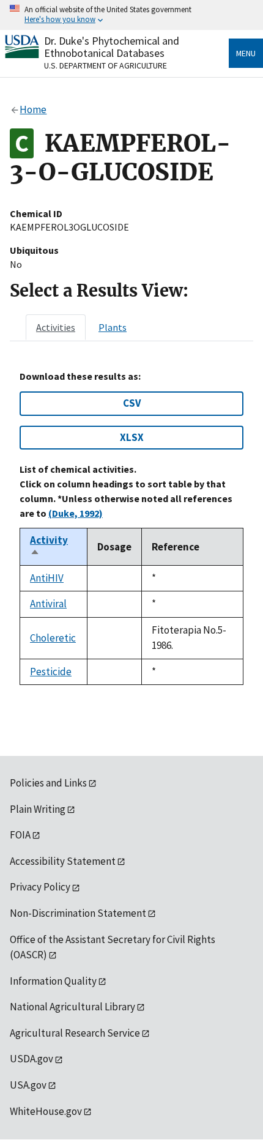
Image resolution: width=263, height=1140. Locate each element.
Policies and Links (48, 783)
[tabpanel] (131, 528)
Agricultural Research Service (75, 1033)
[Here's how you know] (131, 15)
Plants (112, 327)
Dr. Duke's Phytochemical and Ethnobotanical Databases (111, 47)
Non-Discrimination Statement (78, 913)
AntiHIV (47, 578)
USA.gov (28, 1085)
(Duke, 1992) (75, 513)
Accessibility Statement (63, 861)
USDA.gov (31, 1058)
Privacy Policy (40, 887)
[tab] (55, 327)
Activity (49, 546)
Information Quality (53, 981)
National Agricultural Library (72, 1006)
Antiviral (48, 603)
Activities (55, 327)
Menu (246, 53)
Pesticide (51, 671)
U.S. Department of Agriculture (105, 65)
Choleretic (53, 638)
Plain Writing (37, 809)
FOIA (20, 835)
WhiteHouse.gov (46, 1111)
